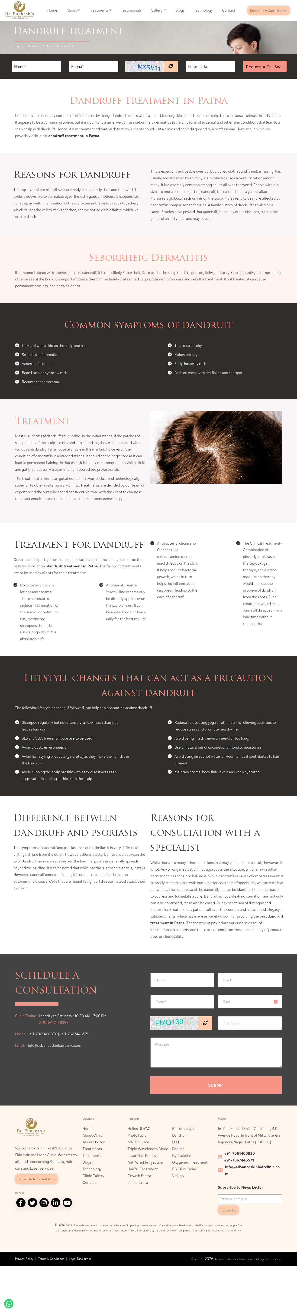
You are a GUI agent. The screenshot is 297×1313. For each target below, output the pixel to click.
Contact (228, 10)
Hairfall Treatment (143, 1168)
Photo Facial (137, 1135)
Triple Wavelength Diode (148, 1148)
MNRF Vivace (138, 1142)
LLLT (176, 1142)
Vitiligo (178, 1175)
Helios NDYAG (139, 1128)
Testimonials (131, 10)
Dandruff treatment (60, 46)
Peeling (178, 1148)
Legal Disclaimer (80, 1259)
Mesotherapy (183, 1128)
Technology (203, 10)
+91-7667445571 (239, 1160)
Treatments (92, 1148)
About (72, 10)
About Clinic (93, 1135)
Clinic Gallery (93, 1175)
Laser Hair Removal (143, 1155)
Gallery (157, 10)
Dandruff (179, 1135)
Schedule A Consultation (268, 10)
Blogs (179, 10)
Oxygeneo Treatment (189, 1162)
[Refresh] (171, 66)
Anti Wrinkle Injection (145, 1162)
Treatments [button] (98, 10)
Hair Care (34, 46)
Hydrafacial (181, 1155)
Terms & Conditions (51, 1259)
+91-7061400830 (239, 1153)
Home (52, 10)
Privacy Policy (24, 1259)
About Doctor (94, 1142)
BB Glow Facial (184, 1168)
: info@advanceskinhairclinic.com (53, 1045)
